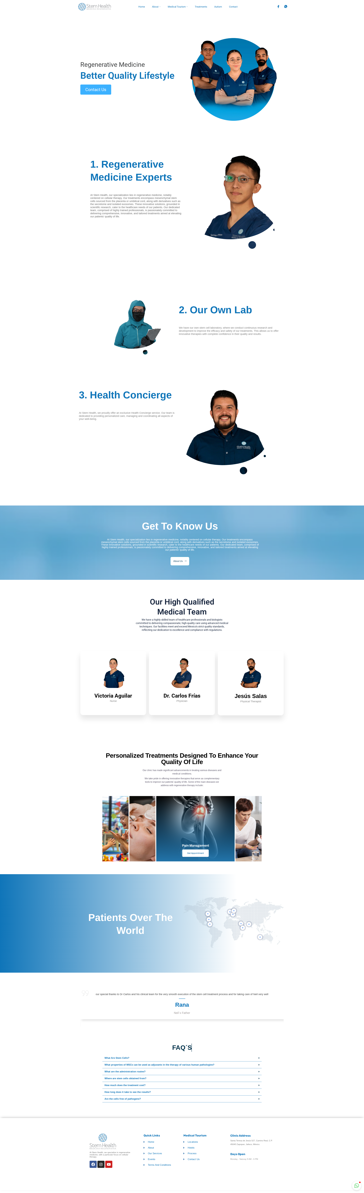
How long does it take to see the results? (128, 1092)
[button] (182, 1058)
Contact (233, 6)
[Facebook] (278, 7)
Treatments (201, 6)
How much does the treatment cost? (125, 1085)
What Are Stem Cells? (117, 1058)
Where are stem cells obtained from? (125, 1078)
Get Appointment (195, 853)
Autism (218, 6)
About (155, 6)
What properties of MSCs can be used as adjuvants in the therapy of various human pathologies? (159, 1064)
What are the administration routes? (125, 1071)
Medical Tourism (177, 6)
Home (141, 6)
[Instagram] (101, 1164)
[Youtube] (108, 1164)
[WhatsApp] (285, 7)
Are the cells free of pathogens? (123, 1099)
